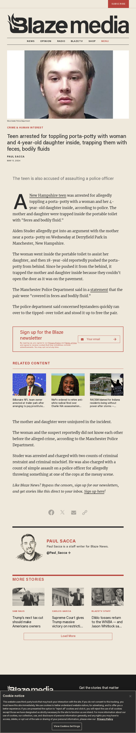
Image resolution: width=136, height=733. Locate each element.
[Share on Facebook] (51, 512)
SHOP (92, 41)
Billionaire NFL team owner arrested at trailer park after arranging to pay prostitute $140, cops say (28, 403)
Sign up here (94, 491)
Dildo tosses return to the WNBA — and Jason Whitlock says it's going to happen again (107, 622)
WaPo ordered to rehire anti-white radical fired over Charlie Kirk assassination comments (67, 403)
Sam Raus (18, 611)
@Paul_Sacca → (59, 553)
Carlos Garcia (61, 611)
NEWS (30, 41)
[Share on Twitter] (62, 512)
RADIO (61, 41)
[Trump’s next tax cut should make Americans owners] (28, 596)
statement (99, 289)
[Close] (130, 696)
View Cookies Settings (67, 726)
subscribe (118, 4)
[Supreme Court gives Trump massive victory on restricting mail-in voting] (68, 596)
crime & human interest (25, 128)
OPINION (46, 41)
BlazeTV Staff (101, 611)
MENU (105, 41)
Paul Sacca (16, 157)
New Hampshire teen (47, 195)
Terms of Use (70, 343)
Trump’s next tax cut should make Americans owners (27, 622)
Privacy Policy (54, 343)
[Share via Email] (73, 512)
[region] (68, 712)
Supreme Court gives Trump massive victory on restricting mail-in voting (68, 622)
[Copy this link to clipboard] (85, 512)
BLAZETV (77, 41)
